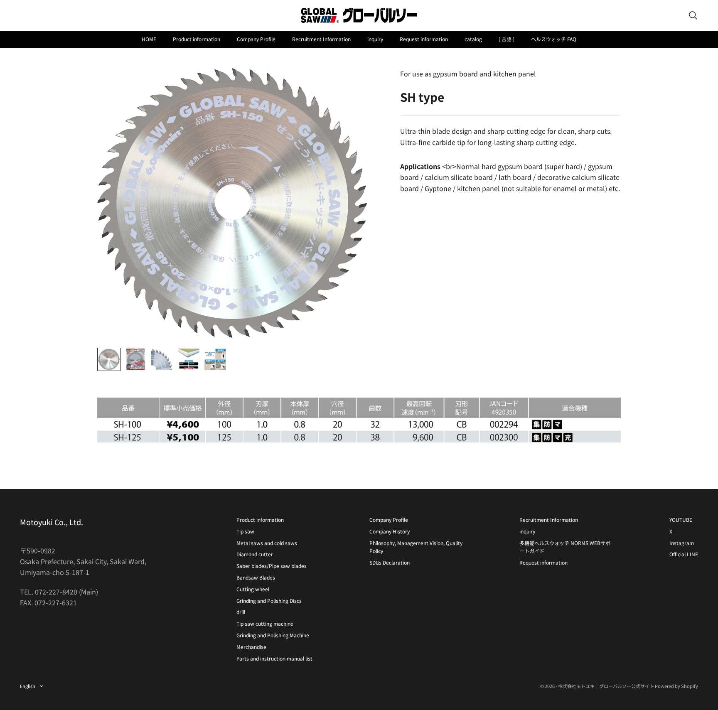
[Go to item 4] (188, 359)
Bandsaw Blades (255, 577)
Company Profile (256, 38)
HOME (149, 38)
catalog (473, 38)
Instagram (681, 542)
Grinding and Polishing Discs (269, 600)
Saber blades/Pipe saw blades (271, 565)
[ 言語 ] (506, 38)
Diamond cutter (254, 554)
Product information (196, 38)
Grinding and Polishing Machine (272, 635)
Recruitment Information (321, 38)
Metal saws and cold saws (266, 542)
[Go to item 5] (215, 359)
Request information (424, 38)
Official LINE (683, 554)
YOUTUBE (680, 519)
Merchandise (251, 646)
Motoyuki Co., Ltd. (51, 521)
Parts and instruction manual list (274, 658)
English (27, 686)
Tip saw (245, 531)
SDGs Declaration (389, 562)
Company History (389, 531)
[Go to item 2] (135, 359)
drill (240, 611)
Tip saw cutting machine (264, 623)
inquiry (375, 38)
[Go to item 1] (108, 359)
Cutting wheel (252, 588)
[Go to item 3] (162, 359)
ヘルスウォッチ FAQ (553, 38)
